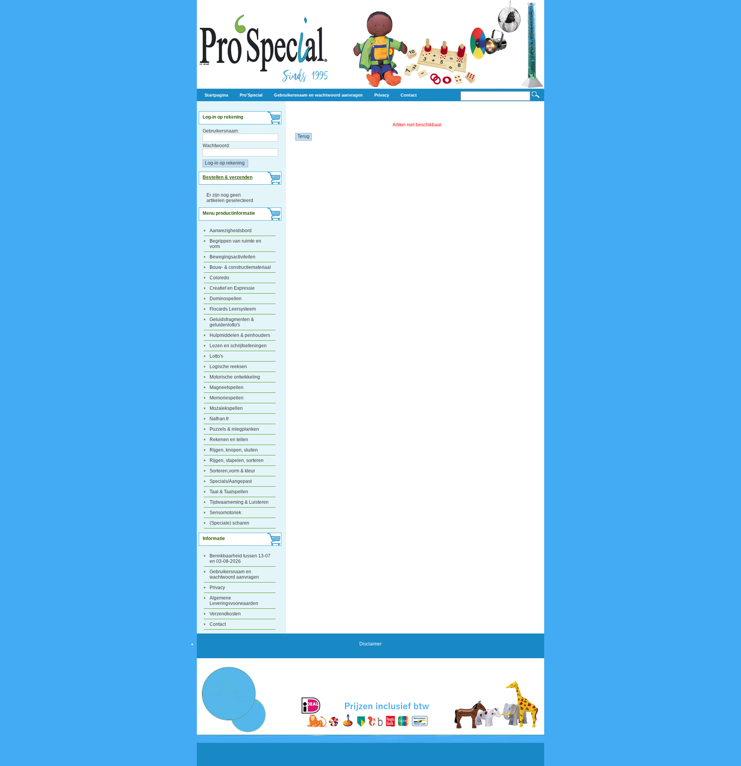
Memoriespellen (227, 398)
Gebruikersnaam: (221, 131)
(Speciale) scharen (229, 523)
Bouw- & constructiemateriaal (240, 267)
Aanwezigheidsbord (231, 230)
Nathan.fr (219, 418)
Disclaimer (370, 644)
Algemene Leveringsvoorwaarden (234, 600)
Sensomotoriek (225, 512)
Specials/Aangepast (231, 481)
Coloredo (219, 277)
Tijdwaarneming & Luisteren (239, 502)
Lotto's (216, 356)
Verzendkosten (225, 614)
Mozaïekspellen (226, 408)
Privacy (217, 587)
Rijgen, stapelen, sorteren (237, 460)
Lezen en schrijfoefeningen (238, 345)
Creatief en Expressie (232, 288)
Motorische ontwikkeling (235, 377)
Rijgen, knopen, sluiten (234, 450)
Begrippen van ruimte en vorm (235, 243)
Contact (218, 624)
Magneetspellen (227, 387)
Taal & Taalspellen (229, 491)
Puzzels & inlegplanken (234, 429)
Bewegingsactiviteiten (232, 257)
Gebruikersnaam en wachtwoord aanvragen (234, 574)
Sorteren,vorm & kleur (232, 471)
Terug (304, 136)
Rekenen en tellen (229, 439)
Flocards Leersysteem (233, 309)
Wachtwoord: (216, 145)
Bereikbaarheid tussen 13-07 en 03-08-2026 (240, 558)
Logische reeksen (228, 366)
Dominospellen (226, 298)
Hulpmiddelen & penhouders (240, 335)
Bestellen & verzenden (227, 177)
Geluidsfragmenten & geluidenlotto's (232, 322)
